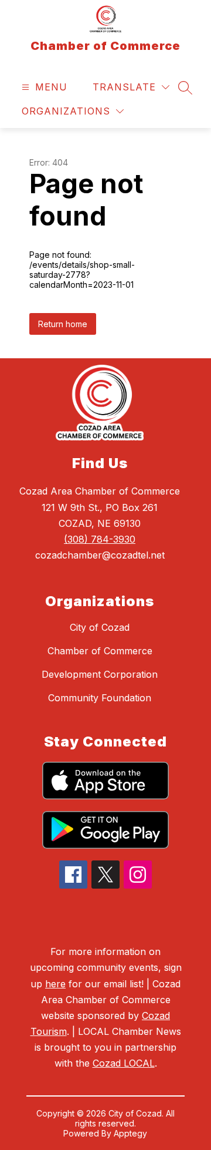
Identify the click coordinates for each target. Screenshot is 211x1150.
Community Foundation (99, 698)
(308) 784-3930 (99, 539)
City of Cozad (100, 627)
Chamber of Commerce (99, 651)
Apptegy (130, 1133)
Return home (62, 324)
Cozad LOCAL (124, 1063)
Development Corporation (100, 674)
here (55, 984)
